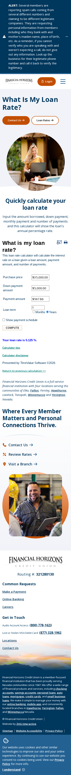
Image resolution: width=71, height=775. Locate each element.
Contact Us (14, 120)
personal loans (46, 692)
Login (48, 81)
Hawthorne (58, 390)
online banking (16, 704)
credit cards (33, 696)
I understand (11, 769)
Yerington (58, 395)
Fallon (34, 390)
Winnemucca (36, 395)
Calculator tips (11, 347)
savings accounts (25, 692)
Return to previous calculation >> (24, 371)
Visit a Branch (20, 464)
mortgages (17, 696)
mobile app (34, 704)
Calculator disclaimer (15, 355)
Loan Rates (43, 120)
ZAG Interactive (26, 724)
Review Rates (20, 454)
